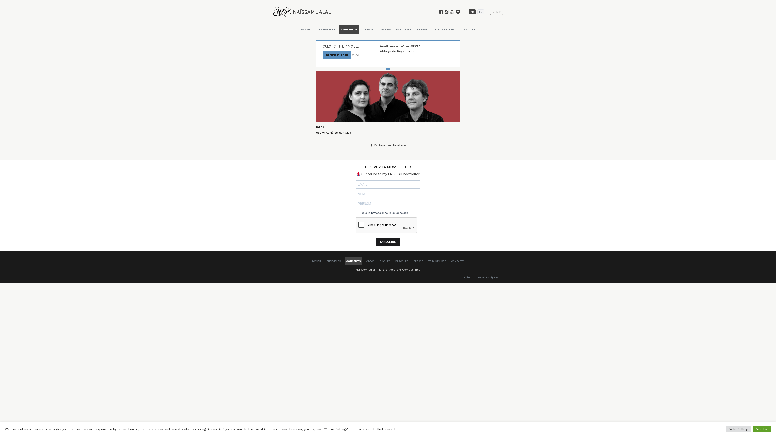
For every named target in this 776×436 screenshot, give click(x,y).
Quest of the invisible (341, 46)
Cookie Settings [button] (738, 429)
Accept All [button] (762, 429)
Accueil (307, 29)
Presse (422, 29)
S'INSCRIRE (388, 241)
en (480, 11)
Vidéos (368, 29)
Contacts (467, 29)
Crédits (468, 277)
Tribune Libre (443, 29)
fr (472, 11)
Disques (384, 29)
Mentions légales (488, 277)
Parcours (403, 29)
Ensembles (326, 29)
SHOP (497, 11)
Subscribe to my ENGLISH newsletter (390, 174)
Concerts (349, 29)
